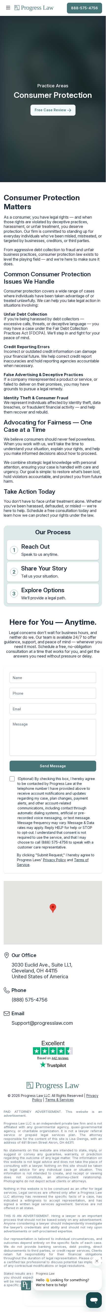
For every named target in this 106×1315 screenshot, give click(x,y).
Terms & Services (59, 1100)
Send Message (53, 766)
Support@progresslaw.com (42, 1023)
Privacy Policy (54, 860)
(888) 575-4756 (29, 1000)
